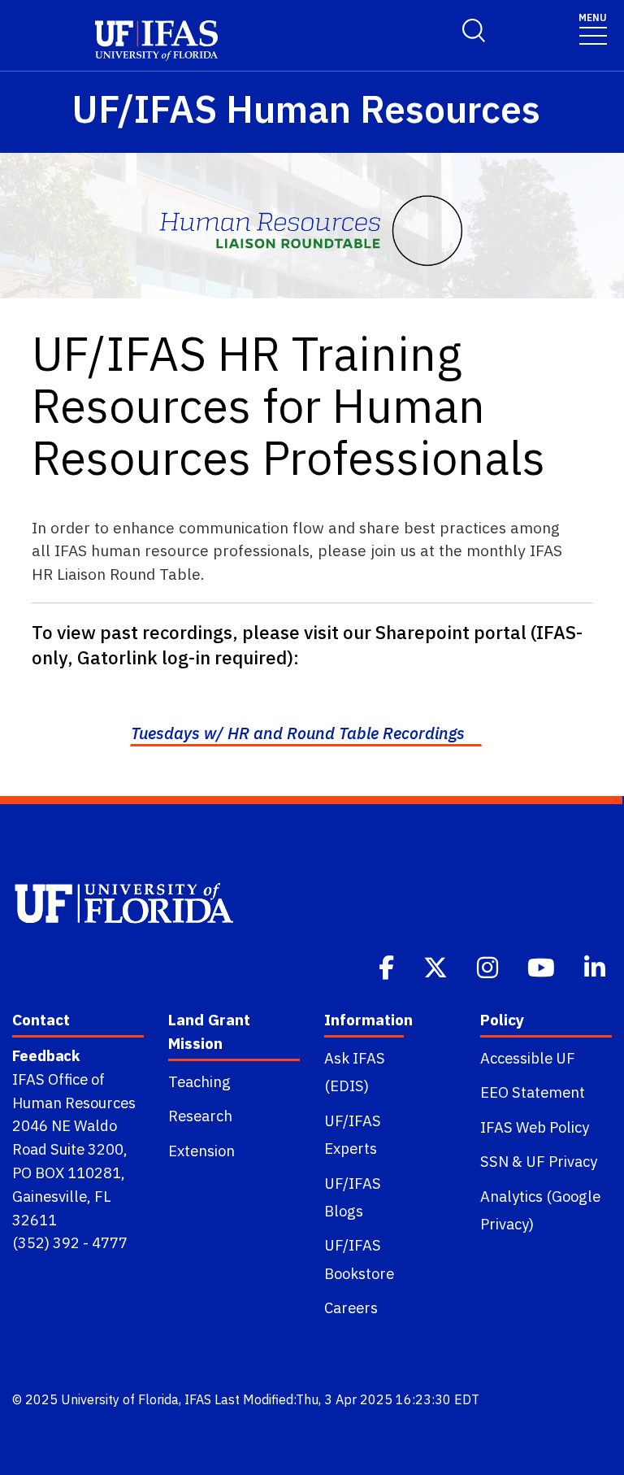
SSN (494, 1161)
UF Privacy (561, 1161)
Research (200, 1115)
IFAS (197, 1399)
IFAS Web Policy (534, 1127)
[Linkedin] (596, 966)
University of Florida (120, 1399)
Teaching (199, 1081)
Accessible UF (527, 1058)
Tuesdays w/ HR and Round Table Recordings (298, 733)
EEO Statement (532, 1092)
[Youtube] (542, 966)
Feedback (46, 1055)
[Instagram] (489, 966)
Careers (351, 1307)
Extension (201, 1150)
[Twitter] (437, 966)
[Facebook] (388, 966)
